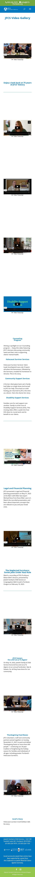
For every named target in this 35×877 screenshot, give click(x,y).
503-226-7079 (12, 843)
